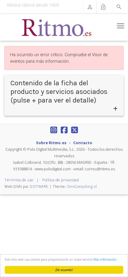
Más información (105, 259)
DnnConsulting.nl (82, 186)
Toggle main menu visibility (120, 25)
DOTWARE (39, 186)
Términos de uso (18, 179)
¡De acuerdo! (64, 269)
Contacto (82, 142)
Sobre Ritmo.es (51, 142)
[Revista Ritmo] (57, 27)
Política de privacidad (60, 179)
